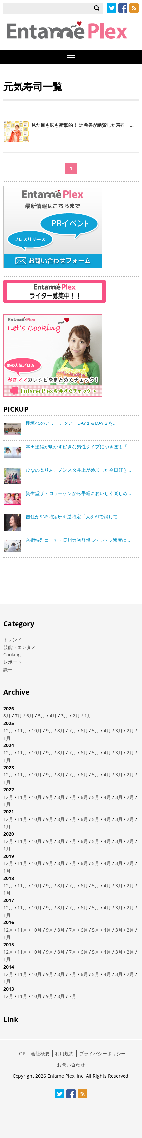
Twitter (111, 8)
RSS (134, 8)
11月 (22, 730)
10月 (37, 730)
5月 (41, 716)
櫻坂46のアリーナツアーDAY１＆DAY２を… (71, 423)
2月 (76, 716)
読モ (8, 669)
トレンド (12, 639)
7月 (18, 716)
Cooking (12, 654)
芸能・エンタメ (19, 647)
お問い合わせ (71, 1065)
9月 (49, 730)
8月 (7, 716)
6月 (30, 716)
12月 (8, 730)
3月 (64, 716)
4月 (53, 716)
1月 (87, 716)
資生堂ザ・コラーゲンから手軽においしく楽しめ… (78, 493)
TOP (21, 1053)
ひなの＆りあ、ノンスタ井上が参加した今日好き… (78, 470)
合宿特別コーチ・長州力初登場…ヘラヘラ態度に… (78, 540)
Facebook (122, 8)
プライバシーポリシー (102, 1053)
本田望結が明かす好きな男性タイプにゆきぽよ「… (78, 446)
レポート (12, 662)
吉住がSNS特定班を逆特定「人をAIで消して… (73, 516)
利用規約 (64, 1053)
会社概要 (40, 1053)
